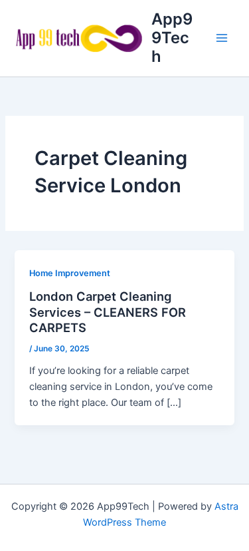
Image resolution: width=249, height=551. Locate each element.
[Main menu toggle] (222, 38)
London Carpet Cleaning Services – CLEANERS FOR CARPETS (107, 312)
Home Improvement (69, 273)
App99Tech (172, 38)
